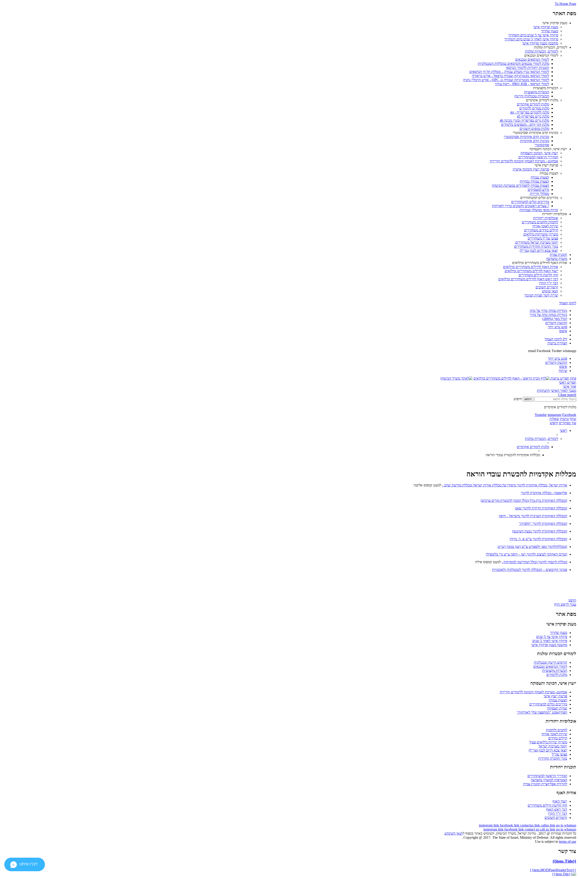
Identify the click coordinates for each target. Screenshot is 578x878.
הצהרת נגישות (557, 343)
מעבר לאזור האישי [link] (563, 390)
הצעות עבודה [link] (558, 700)
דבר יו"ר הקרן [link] (557, 813)
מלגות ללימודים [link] (556, 675)
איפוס (563, 331)
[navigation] (489, 825)
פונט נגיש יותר (557, 327)
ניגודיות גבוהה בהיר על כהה (548, 311)
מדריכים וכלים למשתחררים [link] (548, 704)
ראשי (563, 430)
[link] (545, 27)
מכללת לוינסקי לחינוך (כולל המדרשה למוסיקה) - (534, 562)
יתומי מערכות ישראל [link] (552, 746)
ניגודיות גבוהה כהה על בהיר (548, 315)
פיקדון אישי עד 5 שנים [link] (551, 637)
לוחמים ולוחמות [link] (556, 730)
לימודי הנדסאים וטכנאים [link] (550, 666)
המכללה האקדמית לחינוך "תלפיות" (543, 523)
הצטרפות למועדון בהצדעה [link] (549, 780)
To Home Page (565, 4)
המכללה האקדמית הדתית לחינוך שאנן (541, 508)
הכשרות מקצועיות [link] (554, 671)
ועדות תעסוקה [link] (557, 708)
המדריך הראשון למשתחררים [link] (547, 776)
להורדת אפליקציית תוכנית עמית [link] (545, 784)
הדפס (572, 600)
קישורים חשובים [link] (556, 818)
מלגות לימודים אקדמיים (533, 447)
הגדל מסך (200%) (554, 319)
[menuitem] (284, 33)
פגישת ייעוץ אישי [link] (555, 696)
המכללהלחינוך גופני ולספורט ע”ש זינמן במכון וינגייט (532, 547)
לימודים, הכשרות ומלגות (541, 439)
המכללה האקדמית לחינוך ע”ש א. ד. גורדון (538, 539)
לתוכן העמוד (567, 303)
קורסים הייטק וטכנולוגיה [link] (550, 662)
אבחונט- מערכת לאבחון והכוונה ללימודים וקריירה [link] (533, 692)
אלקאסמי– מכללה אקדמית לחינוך (544, 493)
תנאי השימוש (454, 833)
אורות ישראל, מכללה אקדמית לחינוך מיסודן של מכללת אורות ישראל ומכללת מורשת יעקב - (504, 485)
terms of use (567, 841)
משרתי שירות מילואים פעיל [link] (548, 742)
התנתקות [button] (543, 390)
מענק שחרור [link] (558, 633)
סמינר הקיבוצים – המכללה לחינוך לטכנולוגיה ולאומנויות (529, 570)
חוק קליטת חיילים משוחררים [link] (547, 805)
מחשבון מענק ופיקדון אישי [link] (549, 645)
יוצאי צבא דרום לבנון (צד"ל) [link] (548, 750)
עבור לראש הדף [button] (565, 604)
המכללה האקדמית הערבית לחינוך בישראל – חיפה (533, 516)
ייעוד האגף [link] (559, 801)
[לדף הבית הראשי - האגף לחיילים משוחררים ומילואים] (511, 378)
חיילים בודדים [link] (557, 738)
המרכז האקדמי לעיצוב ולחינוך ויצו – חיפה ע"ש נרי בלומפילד (526, 554)
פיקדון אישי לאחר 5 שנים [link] (549, 641)
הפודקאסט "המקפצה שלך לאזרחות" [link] (542, 712)
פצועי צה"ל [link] (559, 754)
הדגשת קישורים (556, 323)
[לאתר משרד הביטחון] (456, 378)
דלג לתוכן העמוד (556, 339)
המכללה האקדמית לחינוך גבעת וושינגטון (539, 531)
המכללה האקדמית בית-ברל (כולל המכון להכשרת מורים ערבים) (524, 500)
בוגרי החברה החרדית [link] (552, 758)
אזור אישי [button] (569, 386)
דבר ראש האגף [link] (556, 809)
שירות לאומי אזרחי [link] (554, 734)
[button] (563, 378)
